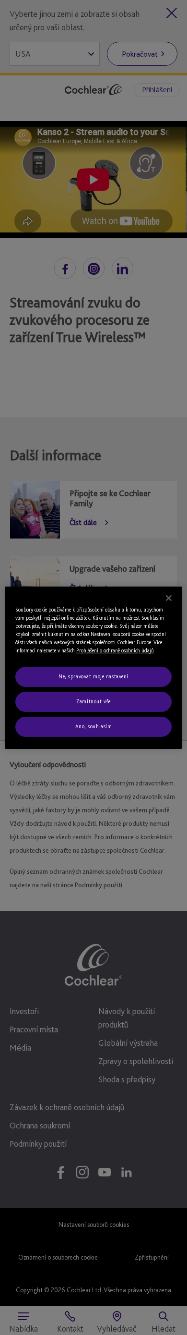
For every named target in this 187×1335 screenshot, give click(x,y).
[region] (94, 667)
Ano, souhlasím (93, 726)
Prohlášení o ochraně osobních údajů (115, 650)
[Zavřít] (168, 597)
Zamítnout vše (93, 701)
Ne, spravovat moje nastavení (93, 676)
